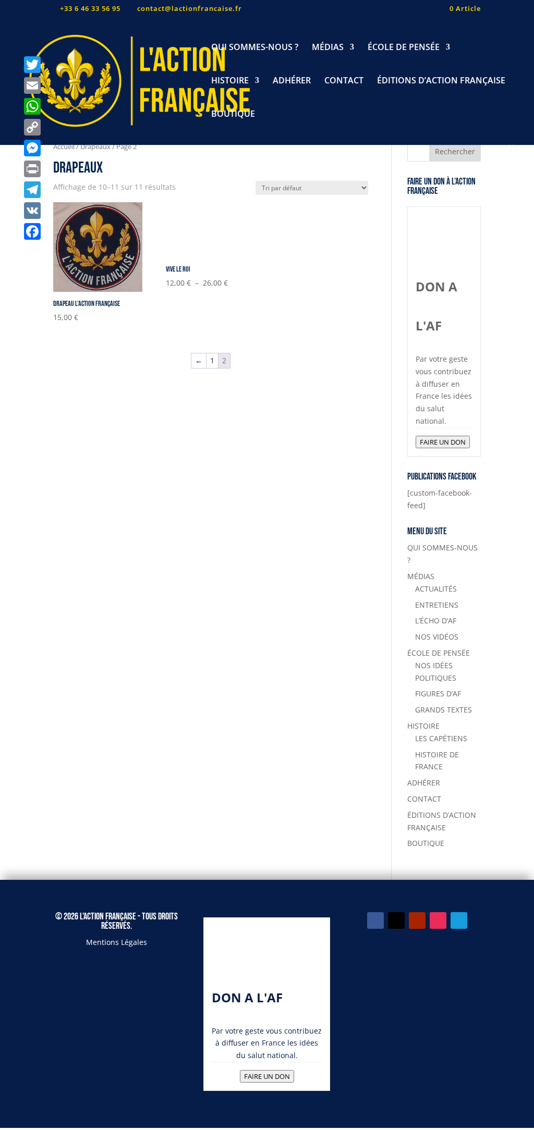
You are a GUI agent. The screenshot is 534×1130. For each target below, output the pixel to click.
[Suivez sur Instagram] (438, 920)
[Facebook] (32, 231)
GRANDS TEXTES (443, 710)
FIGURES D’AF (438, 693)
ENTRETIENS (436, 605)
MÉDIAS (328, 48)
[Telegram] (32, 189)
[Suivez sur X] (396, 920)
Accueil (64, 146)
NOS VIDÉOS (436, 637)
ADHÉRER (292, 81)
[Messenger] (32, 148)
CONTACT (343, 81)
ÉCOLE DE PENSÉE (404, 48)
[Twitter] (32, 64)
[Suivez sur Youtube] (417, 920)
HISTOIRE (230, 81)
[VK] (32, 210)
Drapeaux (95, 146)
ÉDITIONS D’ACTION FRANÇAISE (441, 81)
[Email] (32, 85)
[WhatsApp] (32, 106)
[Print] (32, 168)
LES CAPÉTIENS (441, 738)
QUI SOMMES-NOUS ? (254, 48)
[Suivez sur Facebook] (375, 920)
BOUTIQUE (233, 114)
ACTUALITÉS (436, 589)
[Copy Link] (32, 127)
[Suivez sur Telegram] (459, 920)
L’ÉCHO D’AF (435, 620)
